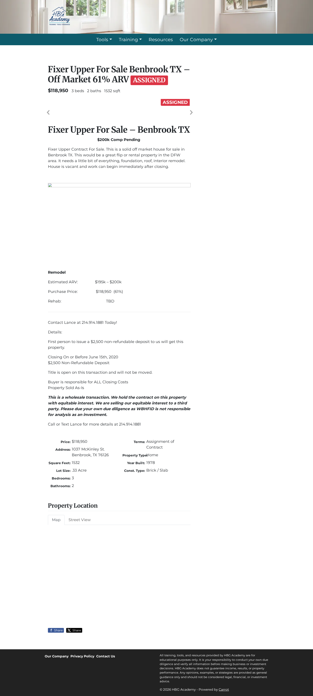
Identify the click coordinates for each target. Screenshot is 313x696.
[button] (48, 112)
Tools (102, 39)
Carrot (224, 689)
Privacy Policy (82, 656)
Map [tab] (56, 519)
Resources (161, 39)
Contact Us (105, 656)
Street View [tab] (80, 519)
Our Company (196, 39)
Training (128, 39)
